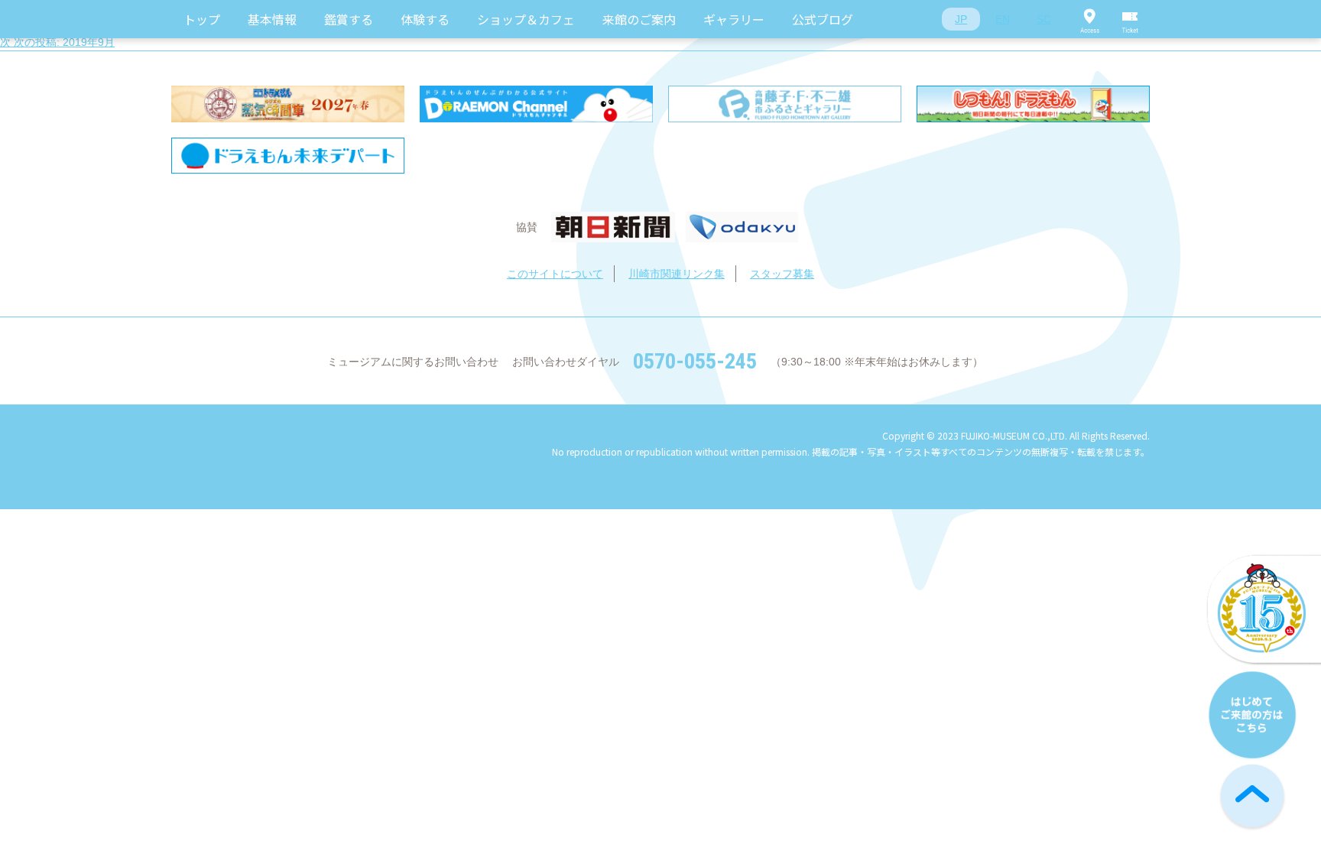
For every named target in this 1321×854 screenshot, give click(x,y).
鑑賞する (348, 19)
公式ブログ (822, 19)
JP (961, 19)
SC (1044, 19)
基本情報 (272, 19)
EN (1002, 19)
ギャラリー (733, 19)
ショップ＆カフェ (526, 19)
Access (1089, 19)
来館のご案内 (639, 19)
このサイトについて (555, 274)
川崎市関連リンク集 (676, 274)
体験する (425, 19)
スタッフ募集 (782, 274)
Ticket (1131, 19)
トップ (201, 19)
